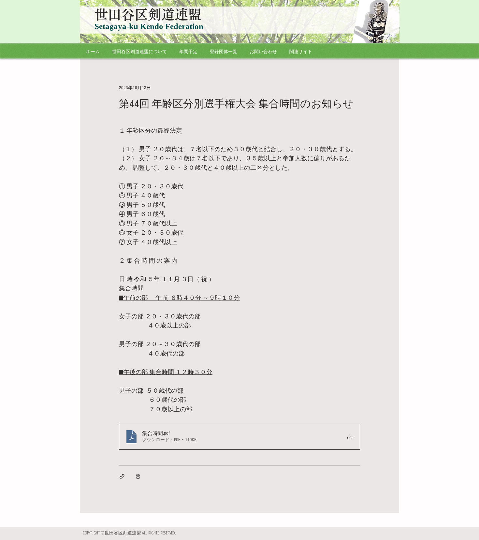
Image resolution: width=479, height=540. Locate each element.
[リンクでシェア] (122, 476)
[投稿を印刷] (138, 476)
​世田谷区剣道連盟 (147, 14)
